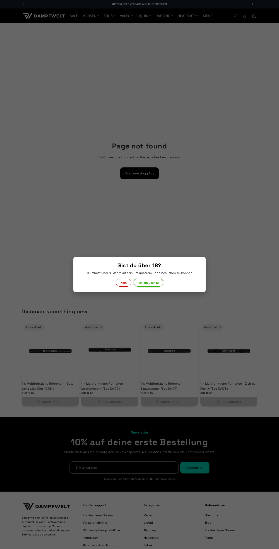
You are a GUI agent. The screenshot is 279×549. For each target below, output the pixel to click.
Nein (124, 282)
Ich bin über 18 (148, 282)
